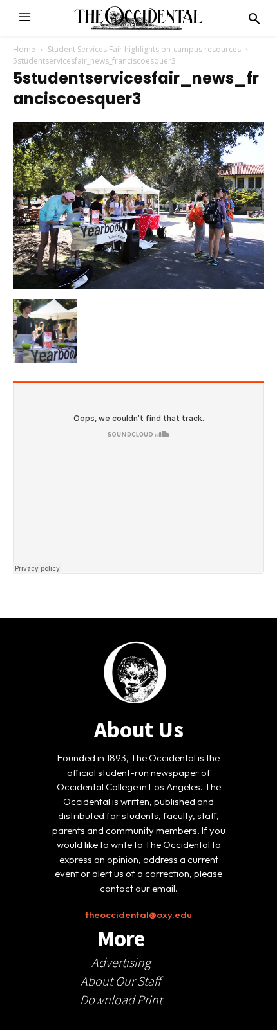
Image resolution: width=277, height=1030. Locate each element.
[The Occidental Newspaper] (138, 18)
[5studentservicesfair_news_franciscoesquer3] (138, 285)
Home (24, 49)
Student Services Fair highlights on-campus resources (144, 49)
